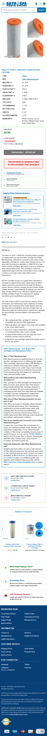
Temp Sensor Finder (31, 617)
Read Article (17, 206)
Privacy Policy (29, 652)
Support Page (6, 620)
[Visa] (6, 731)
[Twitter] (8, 237)
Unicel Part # (8, 92)
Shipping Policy (6, 648)
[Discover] (30, 731)
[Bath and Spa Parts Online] (17, 3)
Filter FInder (5, 617)
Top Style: (7, 102)
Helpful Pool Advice (31, 636)
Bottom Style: (9, 109)
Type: (5, 76)
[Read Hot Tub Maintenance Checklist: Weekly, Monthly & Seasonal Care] (8, 221)
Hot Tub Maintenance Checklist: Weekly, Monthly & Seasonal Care (26, 220)
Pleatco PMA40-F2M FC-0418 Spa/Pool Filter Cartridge (34, 546)
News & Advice (6, 623)
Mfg (4, 79)
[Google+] (14, 237)
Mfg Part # (7, 82)
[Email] (2, 237)
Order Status (29, 648)
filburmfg (9, 242)
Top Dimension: (9, 105)
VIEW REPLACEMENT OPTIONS (34, 550)
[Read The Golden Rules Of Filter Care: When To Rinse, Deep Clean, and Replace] (8, 199)
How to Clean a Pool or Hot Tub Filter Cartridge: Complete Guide (25, 210)
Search (41, 10)
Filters (24, 76)
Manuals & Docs (30, 620)
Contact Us (5, 633)
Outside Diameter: (10, 115)
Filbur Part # (8, 86)
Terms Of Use (6, 652)
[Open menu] (3, 3)
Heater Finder (29, 614)
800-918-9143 (19, 144)
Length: (6, 112)
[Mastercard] (22, 731)
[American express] (14, 731)
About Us (27, 633)
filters (15, 242)
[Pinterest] (11, 237)
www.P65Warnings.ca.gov (19, 714)
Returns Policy (6, 655)
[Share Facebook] (5, 237)
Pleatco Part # (9, 89)
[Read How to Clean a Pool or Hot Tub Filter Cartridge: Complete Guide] (8, 212)
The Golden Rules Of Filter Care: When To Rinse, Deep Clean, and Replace (27, 200)
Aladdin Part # (9, 96)
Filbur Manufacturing (30, 79)
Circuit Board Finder (8, 614)
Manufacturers (6, 636)
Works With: (8, 119)
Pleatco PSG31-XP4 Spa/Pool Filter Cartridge (12, 545)
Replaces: (7, 99)
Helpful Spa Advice (8, 639)
